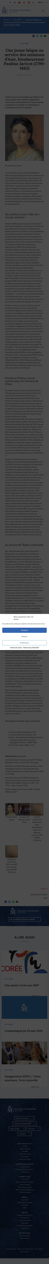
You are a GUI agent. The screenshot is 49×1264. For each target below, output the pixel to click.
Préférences (24, 643)
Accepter (24, 630)
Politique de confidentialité (31, 647)
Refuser (24, 636)
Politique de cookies (16, 647)
